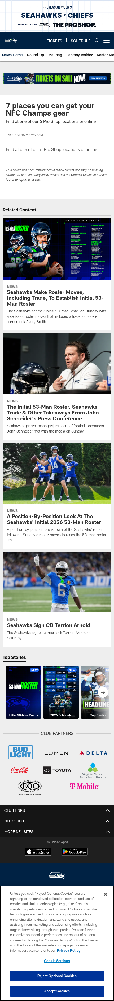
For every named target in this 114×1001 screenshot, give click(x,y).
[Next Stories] (103, 692)
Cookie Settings (57, 961)
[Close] (105, 894)
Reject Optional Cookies (57, 976)
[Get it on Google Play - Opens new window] (74, 854)
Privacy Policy (68, 950)
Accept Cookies (57, 991)
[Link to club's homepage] (10, 38)
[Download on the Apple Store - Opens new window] (38, 852)
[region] (57, 943)
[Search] (97, 40)
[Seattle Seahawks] (57, 876)
